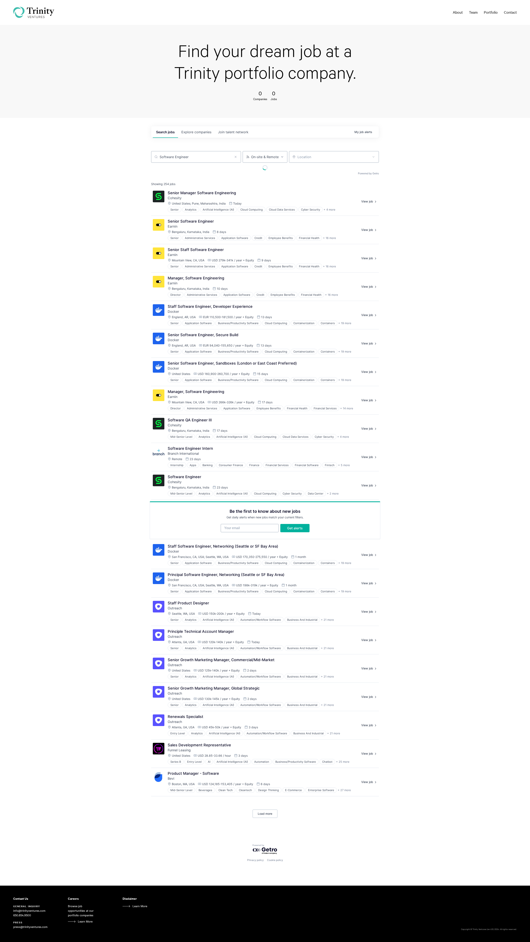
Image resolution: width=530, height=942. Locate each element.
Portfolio (491, 12)
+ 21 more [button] (327, 619)
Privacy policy (255, 860)
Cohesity (175, 198)
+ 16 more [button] (329, 238)
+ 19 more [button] (344, 323)
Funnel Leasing (179, 750)
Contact (510, 12)
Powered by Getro (368, 173)
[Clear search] (235, 156)
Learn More (85, 921)
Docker (173, 311)
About (458, 12)
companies (196, 132)
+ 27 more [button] (344, 790)
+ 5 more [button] (344, 465)
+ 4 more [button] (329, 209)
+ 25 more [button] (342, 761)
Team (473, 12)
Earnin (172, 226)
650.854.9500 (22, 915)
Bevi (171, 778)
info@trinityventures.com (29, 911)
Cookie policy (275, 860)
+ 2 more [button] (333, 493)
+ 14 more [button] (346, 408)
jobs (165, 132)
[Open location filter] (373, 156)
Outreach (175, 608)
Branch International (183, 453)
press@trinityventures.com (30, 927)
